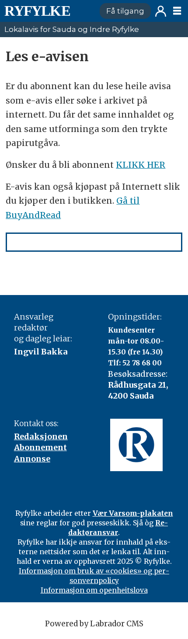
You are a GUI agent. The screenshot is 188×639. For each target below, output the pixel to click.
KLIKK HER (140, 165)
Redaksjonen (41, 436)
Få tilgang (125, 11)
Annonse (32, 459)
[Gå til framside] (47, 11)
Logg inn (160, 11)
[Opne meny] (177, 11)
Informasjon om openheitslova (94, 590)
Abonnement (40, 447)
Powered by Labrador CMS (94, 624)
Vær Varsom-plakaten (133, 513)
